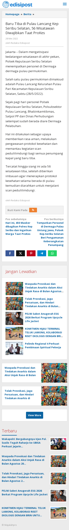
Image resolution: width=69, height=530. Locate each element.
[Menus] (64, 4)
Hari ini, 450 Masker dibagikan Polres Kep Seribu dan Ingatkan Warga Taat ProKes (18, 226)
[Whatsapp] (52, 253)
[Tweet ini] (20, 253)
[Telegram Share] (41, 253)
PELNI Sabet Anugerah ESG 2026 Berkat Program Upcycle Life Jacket (43, 317)
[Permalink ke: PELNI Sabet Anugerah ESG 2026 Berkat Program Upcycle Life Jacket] (14, 318)
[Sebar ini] (9, 253)
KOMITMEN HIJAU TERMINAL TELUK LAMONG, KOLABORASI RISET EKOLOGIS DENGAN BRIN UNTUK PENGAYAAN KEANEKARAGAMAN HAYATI (44, 336)
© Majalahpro (9, 524)
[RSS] (33, 210)
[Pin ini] (31, 253)
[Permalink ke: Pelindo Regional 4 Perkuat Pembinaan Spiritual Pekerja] (14, 348)
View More (34, 415)
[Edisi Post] (17, 4)
